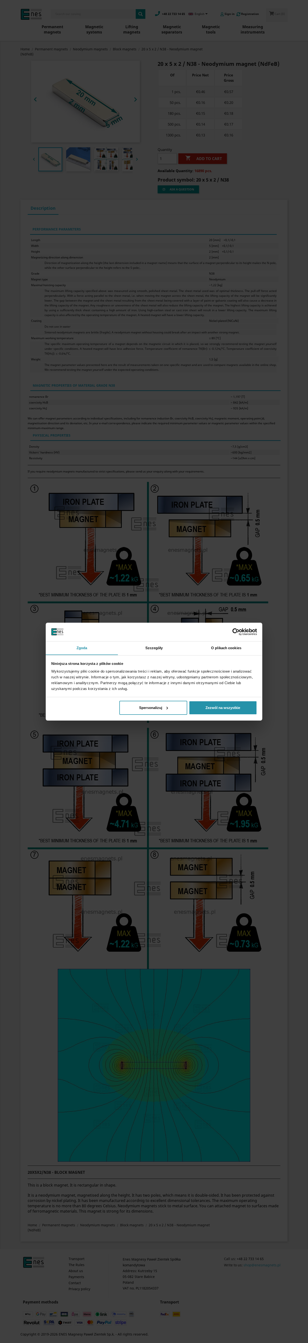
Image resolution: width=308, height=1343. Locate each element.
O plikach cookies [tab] (226, 648)
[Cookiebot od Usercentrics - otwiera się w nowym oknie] (236, 631)
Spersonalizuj (150, 708)
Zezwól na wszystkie (222, 708)
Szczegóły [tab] (154, 648)
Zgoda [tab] (82, 648)
